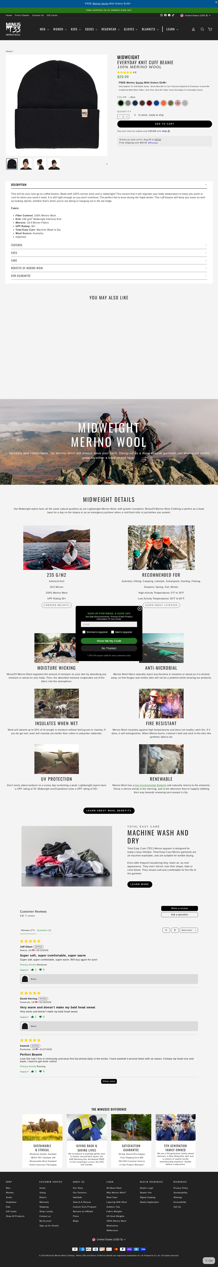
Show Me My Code (109, 641)
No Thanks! (109, 648)
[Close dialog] (139, 608)
